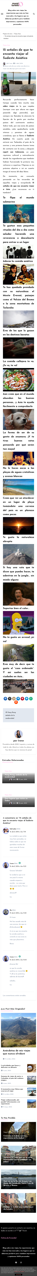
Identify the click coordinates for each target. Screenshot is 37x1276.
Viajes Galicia (7, 1177)
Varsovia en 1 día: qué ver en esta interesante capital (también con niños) (17, 1160)
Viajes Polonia (7, 1132)
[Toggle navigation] (2, 14)
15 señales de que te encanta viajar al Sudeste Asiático (18, 54)
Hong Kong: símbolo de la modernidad (11, 715)
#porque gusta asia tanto (17, 68)
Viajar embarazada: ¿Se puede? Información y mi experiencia (10, 1102)
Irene (10, 63)
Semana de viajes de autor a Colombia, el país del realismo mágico (12, 1078)
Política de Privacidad (8, 1238)
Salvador (13, 829)
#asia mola (8, 66)
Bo (11, 910)
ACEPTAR (18, 1274)
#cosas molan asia (17, 66)
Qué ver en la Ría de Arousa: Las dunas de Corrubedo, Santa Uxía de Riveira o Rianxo (18, 1183)
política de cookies (19, 1271)
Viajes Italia (7, 1203)
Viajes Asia (6, 45)
